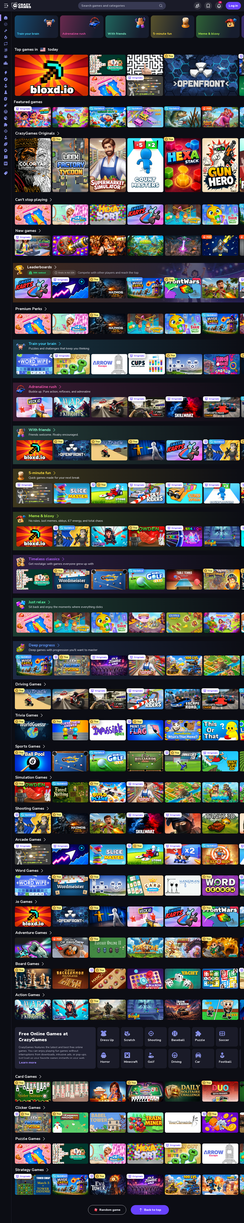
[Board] (5, 92)
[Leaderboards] (5, 63)
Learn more (27, 1062)
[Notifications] (219, 6)
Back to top (152, 1210)
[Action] (5, 73)
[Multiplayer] (5, 56)
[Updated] (5, 43)
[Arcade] (5, 86)
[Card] (5, 98)
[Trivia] (5, 157)
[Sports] (5, 144)
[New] (5, 30)
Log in (233, 6)
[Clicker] (5, 105)
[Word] (5, 163)
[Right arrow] (235, 26)
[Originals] (5, 50)
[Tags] (5, 173)
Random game (109, 1210)
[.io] (5, 118)
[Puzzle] (5, 124)
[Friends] (197, 6)
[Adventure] (5, 79)
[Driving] (5, 111)
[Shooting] (5, 131)
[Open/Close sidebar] (6, 5)
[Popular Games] (5, 37)
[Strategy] (5, 150)
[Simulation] (5, 137)
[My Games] (208, 6)
